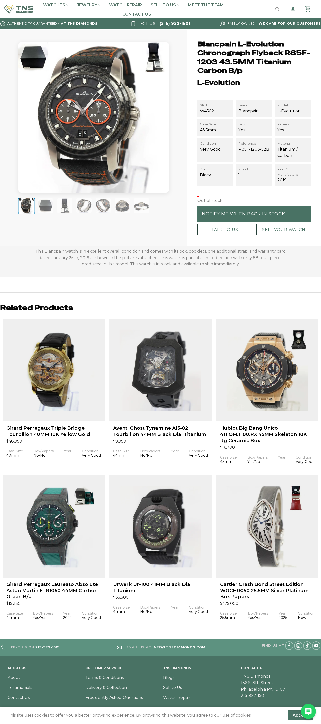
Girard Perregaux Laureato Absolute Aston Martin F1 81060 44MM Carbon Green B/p (52, 590)
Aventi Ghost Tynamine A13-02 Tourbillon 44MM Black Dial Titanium (159, 431)
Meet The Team (206, 5)
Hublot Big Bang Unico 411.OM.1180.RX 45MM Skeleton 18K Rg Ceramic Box (263, 434)
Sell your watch (283, 229)
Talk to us (224, 229)
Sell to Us (163, 5)
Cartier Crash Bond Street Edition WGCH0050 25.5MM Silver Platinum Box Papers (264, 590)
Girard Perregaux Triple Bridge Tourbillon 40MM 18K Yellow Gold (48, 431)
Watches (54, 5)
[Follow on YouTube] (316, 645)
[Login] (292, 9)
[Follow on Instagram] (298, 645)
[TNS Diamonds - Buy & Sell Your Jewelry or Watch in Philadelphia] (19, 9)
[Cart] (308, 9)
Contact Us (136, 14)
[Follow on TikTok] (307, 645)
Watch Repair (125, 5)
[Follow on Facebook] (289, 645)
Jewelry (87, 5)
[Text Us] (308, 711)
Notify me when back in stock (243, 213)
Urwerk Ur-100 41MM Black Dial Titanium (152, 587)
